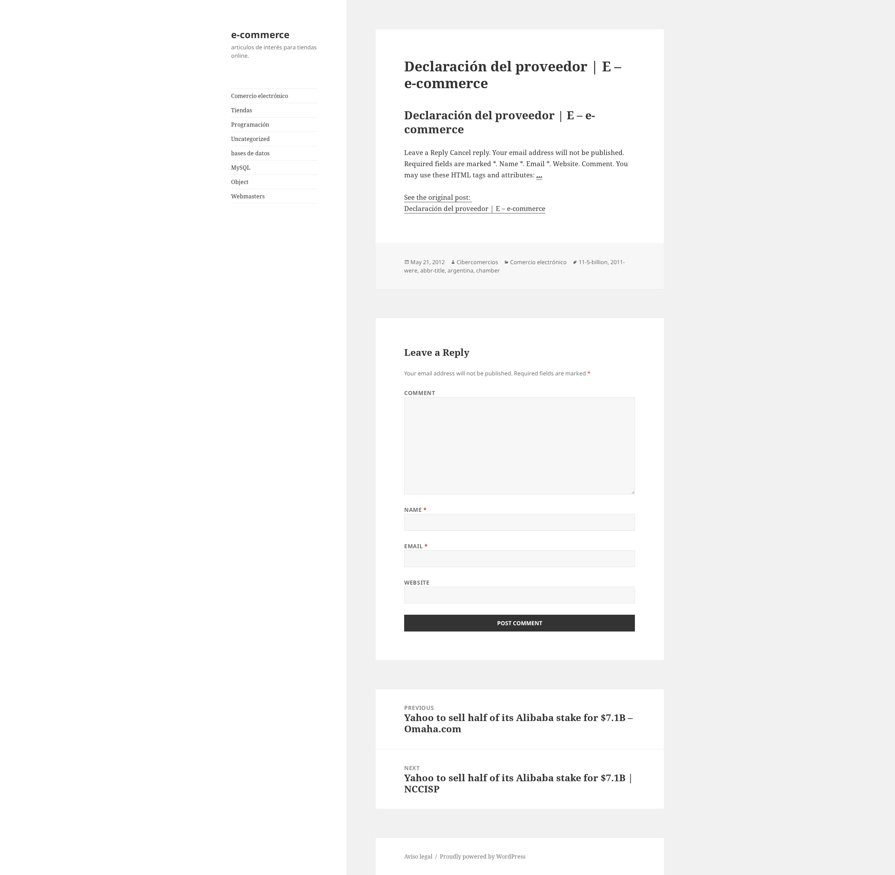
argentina (460, 270)
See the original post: (438, 197)
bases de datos (250, 153)
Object (240, 182)
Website (416, 582)
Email (416, 546)
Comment (419, 393)
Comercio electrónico (259, 96)
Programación (250, 124)
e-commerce (260, 34)
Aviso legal (418, 856)
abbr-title (432, 270)
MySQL (240, 167)
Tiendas (241, 110)
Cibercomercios (477, 262)
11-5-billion (593, 262)
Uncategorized (250, 139)
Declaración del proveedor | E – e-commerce (474, 208)
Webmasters (248, 196)
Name (415, 510)
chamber (488, 270)
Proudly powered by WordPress (482, 856)
